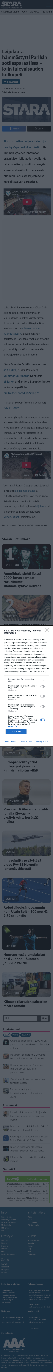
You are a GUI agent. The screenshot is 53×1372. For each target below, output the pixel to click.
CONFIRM (16, 732)
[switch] (42, 686)
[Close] (47, 631)
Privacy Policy (42, 741)
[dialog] (26, 686)
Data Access (26, 741)
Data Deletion (11, 741)
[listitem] (26, 680)
